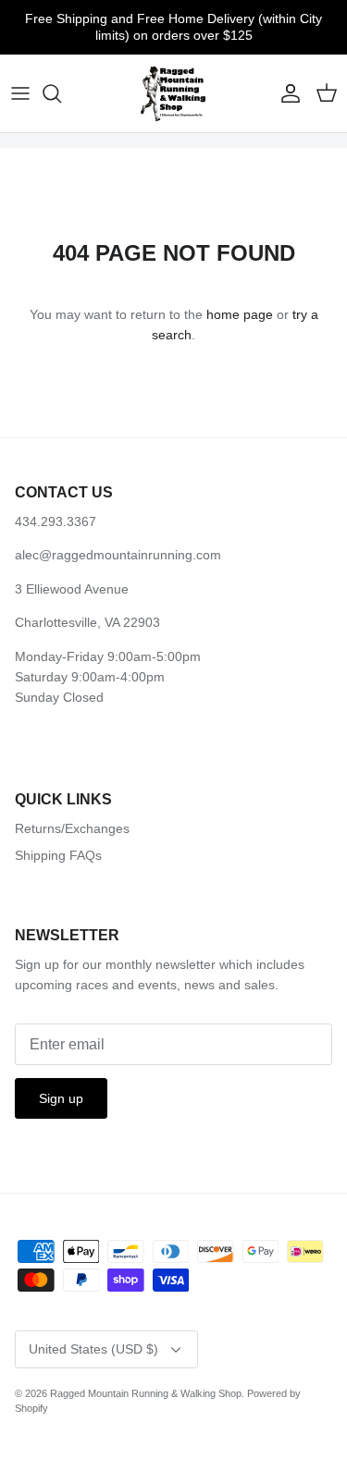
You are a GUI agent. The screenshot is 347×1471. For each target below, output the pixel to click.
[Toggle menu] (20, 93)
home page (239, 314)
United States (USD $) (93, 1349)
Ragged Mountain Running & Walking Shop (146, 1393)
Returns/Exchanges (72, 828)
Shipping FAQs (58, 855)
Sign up (61, 1098)
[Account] (286, 93)
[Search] (61, 93)
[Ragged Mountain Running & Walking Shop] (173, 93)
